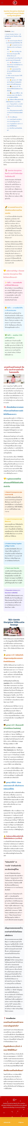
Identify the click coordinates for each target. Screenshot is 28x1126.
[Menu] (2, 3)
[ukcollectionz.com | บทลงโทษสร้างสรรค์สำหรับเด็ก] (15, 2)
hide (12, 31)
